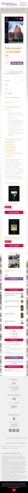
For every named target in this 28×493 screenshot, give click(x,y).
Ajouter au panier (17, 63)
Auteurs (6, 84)
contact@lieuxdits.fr (14, 426)
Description (7, 80)
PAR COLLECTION (13, 71)
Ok (14, 490)
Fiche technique (8, 93)
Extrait (6, 89)
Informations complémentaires (12, 97)
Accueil (4, 9)
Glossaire (8, 438)
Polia (19, 73)
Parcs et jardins (5, 11)
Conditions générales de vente (19, 438)
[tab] (14, 81)
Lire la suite (14, 279)
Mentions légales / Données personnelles (15, 443)
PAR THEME (22, 9)
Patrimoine (16, 9)
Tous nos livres (10, 9)
